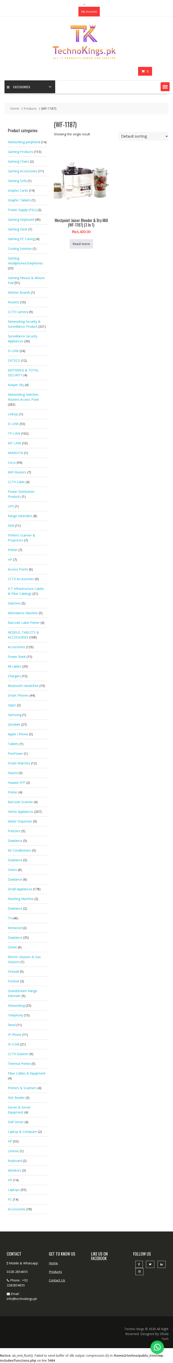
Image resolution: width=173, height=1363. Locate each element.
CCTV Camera (18, 312)
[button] (165, 86)
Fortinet (13, 981)
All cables (14, 666)
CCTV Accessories (21, 579)
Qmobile (14, 724)
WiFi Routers (17, 472)
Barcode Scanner (20, 802)
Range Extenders (20, 516)
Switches (14, 603)
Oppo (12, 705)
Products (55, 1272)
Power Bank (17, 656)
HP (10, 559)
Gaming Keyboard (21, 219)
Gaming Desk (17, 229)
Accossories (16, 1209)
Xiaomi (13, 773)
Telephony (15, 1015)
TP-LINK (14, 433)
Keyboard (15, 1161)
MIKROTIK (15, 453)
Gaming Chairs (18, 161)
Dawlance (15, 840)
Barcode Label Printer (24, 622)
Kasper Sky (16, 385)
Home (53, 1263)
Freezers (14, 831)
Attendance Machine (23, 613)
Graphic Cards (18, 190)
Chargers (14, 676)
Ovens (12, 870)
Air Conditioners (19, 850)
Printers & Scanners (22, 1088)
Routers (13, 302)
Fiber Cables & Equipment (27, 1073)
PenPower (15, 753)
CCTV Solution (18, 1054)
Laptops (14, 1190)
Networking (16, 1005)
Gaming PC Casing (21, 239)
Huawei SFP (16, 782)
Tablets (13, 744)
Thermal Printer (19, 1063)
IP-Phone (14, 1034)
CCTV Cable (16, 482)
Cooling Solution (20, 248)
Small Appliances (20, 889)
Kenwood (15, 928)
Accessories (16, 647)
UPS (11, 506)
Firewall (13, 971)
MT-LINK (14, 443)
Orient (12, 947)
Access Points (18, 569)
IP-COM (13, 1044)
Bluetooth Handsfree (23, 686)
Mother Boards (19, 292)
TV (10, 918)
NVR (11, 525)
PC (10, 1199)
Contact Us (57, 1280)
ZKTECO (14, 360)
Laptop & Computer (22, 1131)
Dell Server (16, 1122)
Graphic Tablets (19, 200)
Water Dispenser (20, 821)
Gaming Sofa (17, 181)
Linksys (13, 414)
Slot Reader (16, 1097)
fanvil (12, 1025)
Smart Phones (18, 695)
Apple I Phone (18, 734)
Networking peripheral (24, 142)
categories (21, 86)
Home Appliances (20, 811)
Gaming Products (20, 152)
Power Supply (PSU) (22, 210)
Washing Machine (21, 899)
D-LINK (13, 351)
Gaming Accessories (22, 171)
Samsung (14, 715)
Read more (81, 244)
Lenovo (13, 1151)
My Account (89, 11)
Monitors (14, 1170)
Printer (13, 550)
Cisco (12, 462)
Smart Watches (19, 763)
